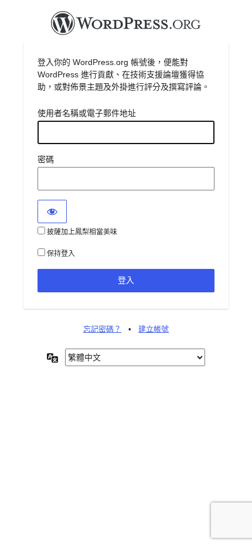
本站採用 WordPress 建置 (126, 26)
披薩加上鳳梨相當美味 (81, 232)
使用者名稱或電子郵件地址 (87, 113)
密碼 (46, 159)
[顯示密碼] (52, 211)
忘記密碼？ (102, 329)
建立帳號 (153, 329)
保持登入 (60, 254)
